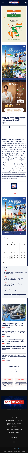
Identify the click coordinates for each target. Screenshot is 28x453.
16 (24, 252)
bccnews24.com (16, 126)
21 (17, 255)
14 (17, 252)
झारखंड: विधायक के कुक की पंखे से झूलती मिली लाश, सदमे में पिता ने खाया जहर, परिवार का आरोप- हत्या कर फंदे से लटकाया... (14, 348)
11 (7, 252)
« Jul (3, 262)
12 (11, 252)
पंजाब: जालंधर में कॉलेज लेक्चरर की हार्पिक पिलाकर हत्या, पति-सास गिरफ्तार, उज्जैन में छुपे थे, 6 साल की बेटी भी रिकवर (13, 333)
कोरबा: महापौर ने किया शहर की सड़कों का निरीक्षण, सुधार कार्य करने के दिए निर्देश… (21, 383)
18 (7, 255)
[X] (12, 133)
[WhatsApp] (18, 133)
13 (14, 252)
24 (4, 257)
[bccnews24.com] (10, 127)
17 (4, 255)
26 (11, 257)
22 (21, 255)
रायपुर (11, 113)
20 (14, 255)
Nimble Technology (19, 448)
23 (24, 255)
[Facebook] (9, 133)
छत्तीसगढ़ (4, 113)
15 (21, 252)
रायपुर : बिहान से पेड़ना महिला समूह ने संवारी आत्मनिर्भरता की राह (15, 290)
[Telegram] (15, 133)
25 (7, 257)
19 (11, 255)
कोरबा (8, 113)
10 (4, 252)
